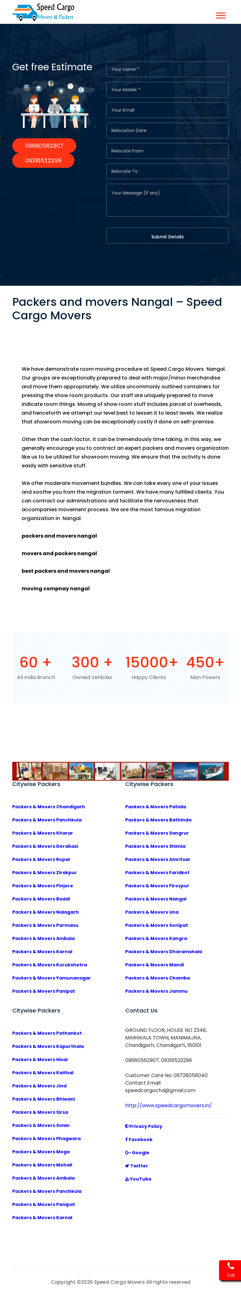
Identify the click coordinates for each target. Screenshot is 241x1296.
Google (140, 1153)
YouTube (140, 1179)
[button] (220, 14)
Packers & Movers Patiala (155, 807)
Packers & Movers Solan (41, 1125)
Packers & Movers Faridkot (157, 872)
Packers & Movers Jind (39, 1086)
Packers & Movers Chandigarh (48, 807)
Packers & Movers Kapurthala (48, 1046)
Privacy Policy (145, 1126)
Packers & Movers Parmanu (45, 925)
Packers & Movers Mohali (42, 1165)
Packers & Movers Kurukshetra (49, 965)
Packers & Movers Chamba (157, 978)
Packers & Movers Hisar (40, 1059)
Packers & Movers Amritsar (157, 859)
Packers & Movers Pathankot (47, 1033)
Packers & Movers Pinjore (42, 886)
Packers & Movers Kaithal (42, 1073)
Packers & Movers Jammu (156, 991)
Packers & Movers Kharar (42, 833)
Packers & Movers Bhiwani (43, 1099)
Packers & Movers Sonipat (156, 925)
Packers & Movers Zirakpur (44, 872)
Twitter (138, 1166)
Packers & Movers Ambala (43, 938)
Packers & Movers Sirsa (40, 1112)
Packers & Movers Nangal (155, 899)
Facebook (140, 1139)
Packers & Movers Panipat (43, 991)
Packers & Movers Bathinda (158, 820)
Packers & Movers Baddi (41, 899)
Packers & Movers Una (152, 912)
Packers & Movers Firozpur (157, 886)
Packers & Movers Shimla (155, 846)
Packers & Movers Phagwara (46, 1138)
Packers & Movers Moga (41, 1152)
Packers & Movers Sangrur (157, 833)
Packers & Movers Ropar (41, 859)
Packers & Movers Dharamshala (163, 951)
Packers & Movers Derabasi (45, 846)
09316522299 (43, 160)
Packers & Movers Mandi (154, 965)
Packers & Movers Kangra (156, 938)
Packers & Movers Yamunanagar (51, 978)
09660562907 (44, 146)
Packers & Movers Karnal (42, 951)
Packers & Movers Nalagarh (45, 912)
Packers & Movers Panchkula (47, 820)
